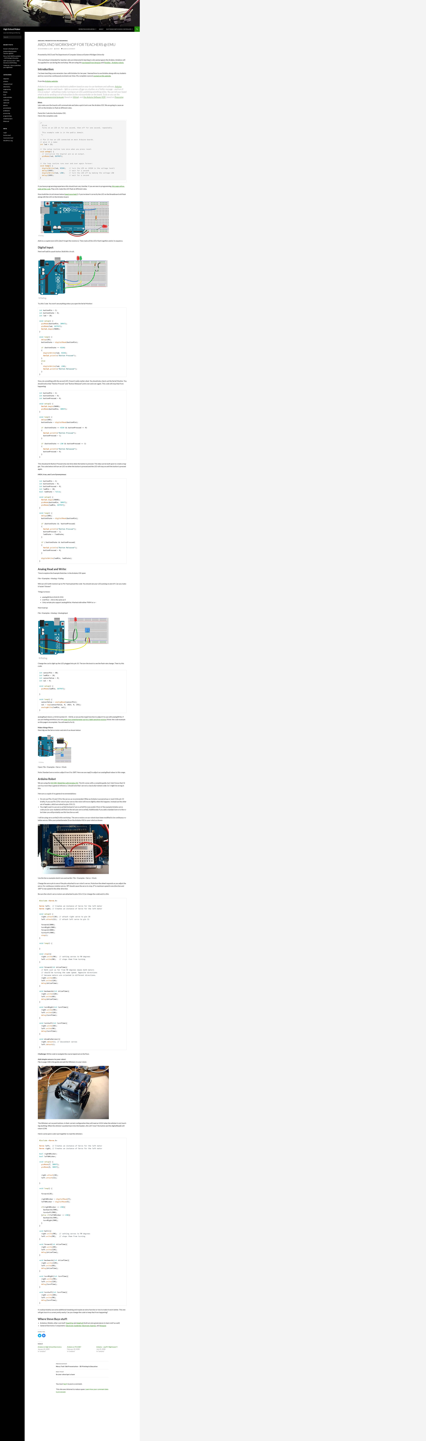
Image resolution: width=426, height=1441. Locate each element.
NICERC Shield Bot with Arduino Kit (64, 783)
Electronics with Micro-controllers (118, 29)
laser (4, 94)
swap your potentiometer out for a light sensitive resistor (84, 719)
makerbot (6, 100)
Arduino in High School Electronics (50, 1347)
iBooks (5, 92)
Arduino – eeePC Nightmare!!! (107, 1347)
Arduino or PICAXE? (74, 1347)
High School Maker (11, 29)
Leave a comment (69, 49)
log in (65, 1384)
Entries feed (7, 135)
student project (7, 118)
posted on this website (102, 76)
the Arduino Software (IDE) (94, 97)
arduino (41, 40)
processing (6, 113)
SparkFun (69, 1323)
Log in (5, 132)
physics (5, 105)
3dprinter (6, 79)
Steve (58, 49)
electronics (6, 87)
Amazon (103, 1326)
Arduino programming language (51, 97)
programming (62, 40)
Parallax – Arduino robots (114, 62)
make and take (7, 97)
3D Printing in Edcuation (87, 29)
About (101, 29)
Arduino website (51, 81)
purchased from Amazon (91, 62)
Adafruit (80, 1323)
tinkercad (6, 121)
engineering (7, 89)
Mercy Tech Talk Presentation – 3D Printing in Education (77, 1365)
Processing (119, 97)
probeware (6, 110)
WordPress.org (8, 140)
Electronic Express (89, 1326)
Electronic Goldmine (73, 1326)
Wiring (75, 97)
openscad (6, 102)
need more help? (71, 194)
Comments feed (8, 138)
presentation (50, 40)
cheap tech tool (7, 84)
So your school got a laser (65, 1373)
